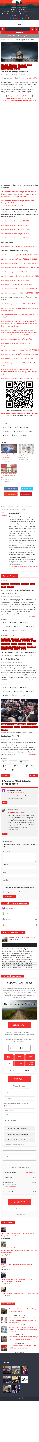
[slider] (5, 963)
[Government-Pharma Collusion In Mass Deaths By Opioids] (19, 581)
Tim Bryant (5, 729)
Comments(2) (26, 74)
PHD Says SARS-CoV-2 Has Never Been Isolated (26, 455)
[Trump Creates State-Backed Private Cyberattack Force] (16, 1379)
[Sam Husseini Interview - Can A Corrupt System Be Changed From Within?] (7, 1370)
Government (22, 64)
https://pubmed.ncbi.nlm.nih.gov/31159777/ (15, 238)
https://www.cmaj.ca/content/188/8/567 (14, 272)
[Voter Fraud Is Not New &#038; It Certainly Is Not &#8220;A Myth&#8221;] (9, 468)
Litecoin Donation (7, 14)
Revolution (34, 727)
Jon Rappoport (16, 596)
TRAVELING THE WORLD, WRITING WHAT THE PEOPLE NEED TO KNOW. (19, 23)
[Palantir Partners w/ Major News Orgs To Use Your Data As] (16, 1389)
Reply (5, 802)
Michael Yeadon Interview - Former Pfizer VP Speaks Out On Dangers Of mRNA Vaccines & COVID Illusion (23, 1329)
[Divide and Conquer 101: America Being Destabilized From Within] (19, 710)
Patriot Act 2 (4, 509)
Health (32, 584)
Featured (17, 727)
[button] (32, 29)
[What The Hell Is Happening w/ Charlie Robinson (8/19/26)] (24, 1370)
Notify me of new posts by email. (16, 892)
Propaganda (5, 647)
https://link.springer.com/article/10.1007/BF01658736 (18, 304)
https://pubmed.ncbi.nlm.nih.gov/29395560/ (15, 221)
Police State (22, 644)
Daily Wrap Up (6, 638)
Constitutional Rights (26, 638)
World (23, 649)
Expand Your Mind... (7, 727)
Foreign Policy (16, 641)
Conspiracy (13, 64)
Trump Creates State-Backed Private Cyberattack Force (19, 1293)
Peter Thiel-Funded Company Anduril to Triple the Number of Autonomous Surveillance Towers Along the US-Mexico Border (19, 1250)
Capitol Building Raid (14, 507)
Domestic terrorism (27, 507)
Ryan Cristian (22, 67)
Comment (7, 851)
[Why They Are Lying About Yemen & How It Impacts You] (7, 1389)
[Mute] (4, 960)
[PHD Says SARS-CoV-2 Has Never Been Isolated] (26, 448)
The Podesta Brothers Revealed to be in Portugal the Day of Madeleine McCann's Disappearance (22, 1320)
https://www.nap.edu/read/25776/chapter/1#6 (16, 339)
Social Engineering (6, 69)
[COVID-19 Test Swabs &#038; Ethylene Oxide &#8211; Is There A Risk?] (9, 448)
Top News (17, 69)
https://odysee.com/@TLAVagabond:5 (19, 98)
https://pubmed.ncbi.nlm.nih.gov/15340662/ (15, 229)
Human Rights (6, 644)
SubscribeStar (33, 14)
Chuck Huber (12, 810)
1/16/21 (35, 78)
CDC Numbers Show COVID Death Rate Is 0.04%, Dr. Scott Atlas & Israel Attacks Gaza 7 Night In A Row (18, 655)
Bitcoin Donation (30, 12)
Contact (14, 12)
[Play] (4, 945)
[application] (19, 945)
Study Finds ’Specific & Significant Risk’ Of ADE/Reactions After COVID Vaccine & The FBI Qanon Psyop (6, 775)
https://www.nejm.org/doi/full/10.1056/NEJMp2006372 (18, 263)
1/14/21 (29, 78)
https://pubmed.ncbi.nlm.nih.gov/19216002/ (15, 280)
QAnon (15, 509)
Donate (21, 12)
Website (5, 880)
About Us (6, 12)
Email (5, 872)
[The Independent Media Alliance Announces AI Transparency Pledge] (24, 1379)
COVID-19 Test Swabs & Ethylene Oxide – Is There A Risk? (8, 456)
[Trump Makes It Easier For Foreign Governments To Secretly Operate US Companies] (7, 1379)
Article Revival (13, 724)
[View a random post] (36, 29)
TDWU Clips (4, 64)
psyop (10, 509)
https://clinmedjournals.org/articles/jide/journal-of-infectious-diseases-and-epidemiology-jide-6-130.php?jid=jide (19, 371)
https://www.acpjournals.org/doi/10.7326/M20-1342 (17, 358)
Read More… (33, 616)
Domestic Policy (14, 584)
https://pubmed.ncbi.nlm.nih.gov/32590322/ (15, 225)
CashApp (14, 16)
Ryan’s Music (23, 16)
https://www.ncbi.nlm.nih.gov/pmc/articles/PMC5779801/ (20, 276)
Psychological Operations (8, 67)
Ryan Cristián (17, 74)
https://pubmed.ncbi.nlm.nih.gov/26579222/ (15, 234)
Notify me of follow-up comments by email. (19, 888)
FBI (34, 507)
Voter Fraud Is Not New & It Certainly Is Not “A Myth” (8, 475)
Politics (30, 64)
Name (5, 865)
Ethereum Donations (20, 14)
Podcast (14, 644)
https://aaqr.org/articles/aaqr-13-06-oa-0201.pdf (17, 284)
